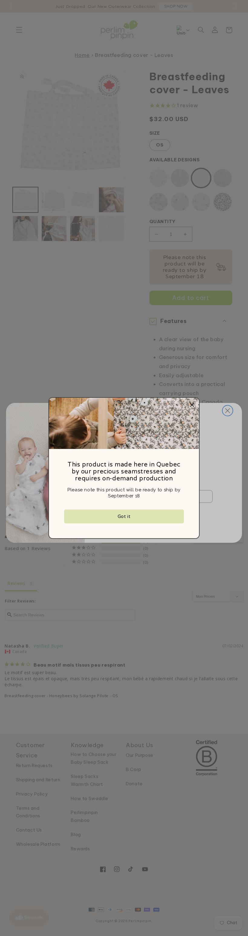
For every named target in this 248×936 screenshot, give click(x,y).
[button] (192, 404)
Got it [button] (124, 516)
